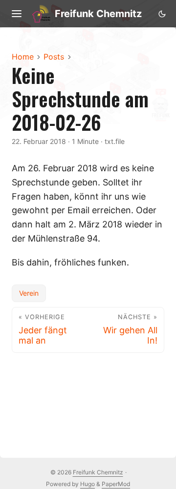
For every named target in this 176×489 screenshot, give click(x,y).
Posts (54, 56)
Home (23, 56)
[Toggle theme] (161, 13)
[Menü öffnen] (16, 13)
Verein (29, 293)
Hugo (87, 484)
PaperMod (116, 484)
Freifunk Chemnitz (98, 14)
